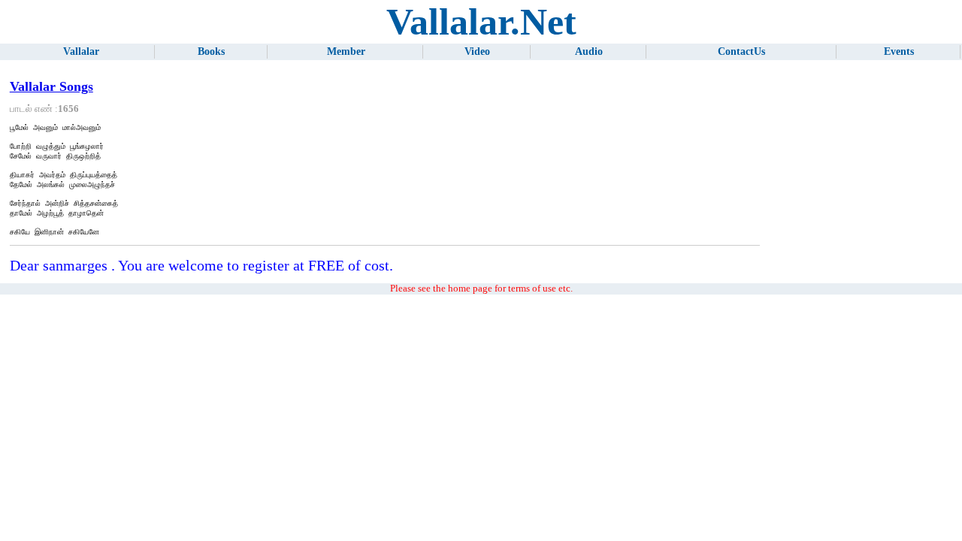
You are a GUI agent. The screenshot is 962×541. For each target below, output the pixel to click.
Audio (589, 51)
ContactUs (741, 51)
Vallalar (81, 51)
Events (899, 51)
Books (211, 51)
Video (477, 51)
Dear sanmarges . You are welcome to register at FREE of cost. (201, 265)
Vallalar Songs (51, 86)
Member (346, 51)
